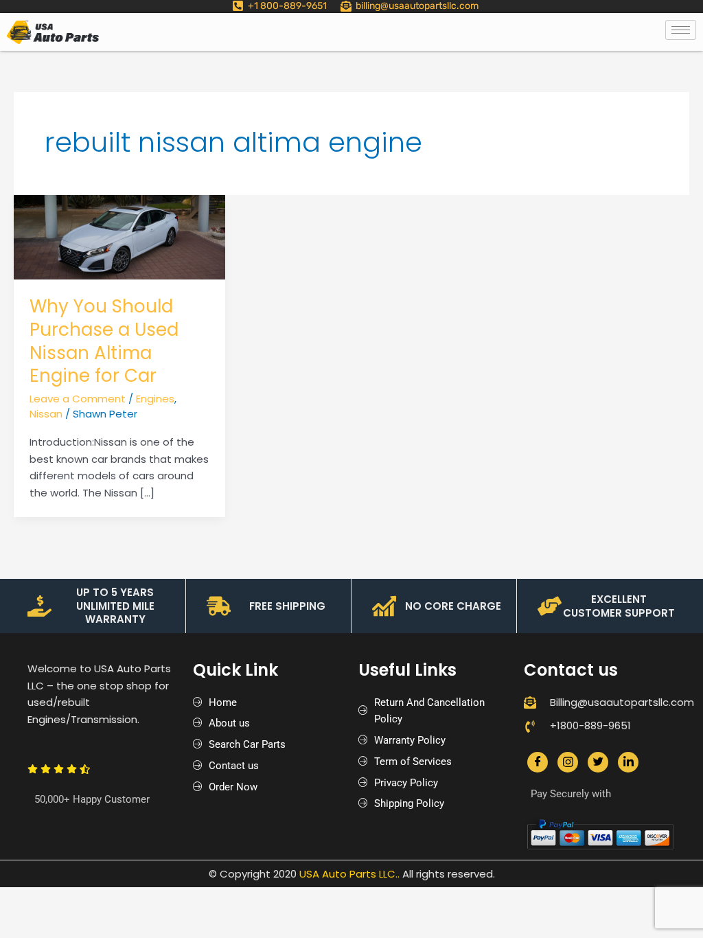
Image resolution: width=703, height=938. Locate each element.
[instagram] (567, 762)
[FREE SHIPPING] (219, 606)
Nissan (46, 414)
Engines (155, 398)
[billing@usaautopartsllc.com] (346, 6)
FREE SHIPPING (287, 606)
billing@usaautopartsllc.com (417, 6)
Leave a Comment (78, 398)
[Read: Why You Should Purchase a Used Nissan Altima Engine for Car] (119, 236)
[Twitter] (598, 762)
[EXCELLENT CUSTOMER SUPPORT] (550, 606)
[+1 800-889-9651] (238, 6)
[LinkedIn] (628, 762)
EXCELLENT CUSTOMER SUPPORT (619, 606)
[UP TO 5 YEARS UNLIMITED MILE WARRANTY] (39, 606)
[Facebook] (537, 762)
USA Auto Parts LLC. (348, 874)
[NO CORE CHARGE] (384, 606)
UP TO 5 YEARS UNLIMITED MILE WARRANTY (115, 605)
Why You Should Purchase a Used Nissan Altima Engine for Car (104, 341)
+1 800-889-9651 (287, 6)
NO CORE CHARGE (453, 606)
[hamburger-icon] (680, 30)
